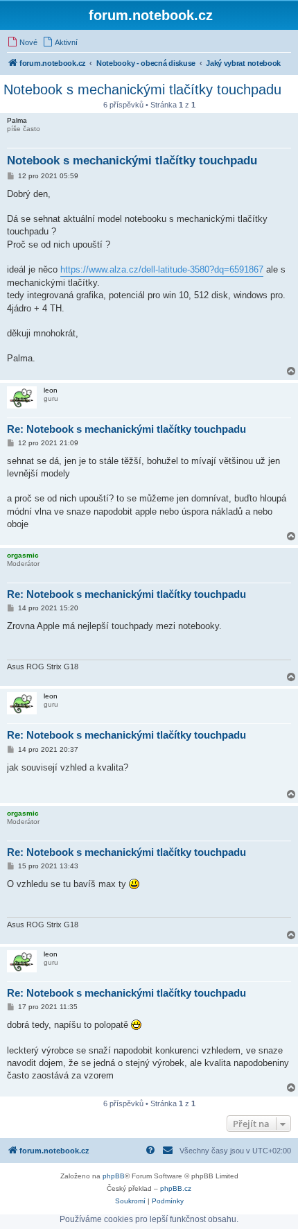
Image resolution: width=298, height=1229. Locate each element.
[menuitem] (22, 42)
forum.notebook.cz (151, 15)
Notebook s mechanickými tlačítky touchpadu (142, 89)
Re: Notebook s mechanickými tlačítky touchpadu (126, 429)
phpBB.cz (175, 1188)
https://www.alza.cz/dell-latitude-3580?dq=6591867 (161, 269)
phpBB (114, 1176)
